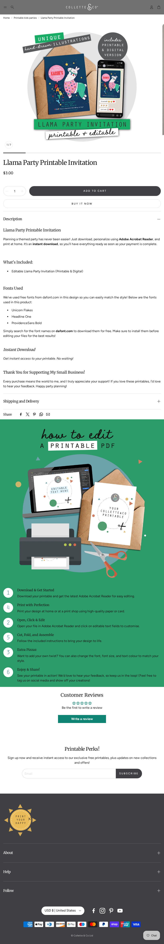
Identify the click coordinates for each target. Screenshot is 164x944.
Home (6, 17)
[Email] (48, 414)
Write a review (82, 719)
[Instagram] (102, 911)
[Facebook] (21, 414)
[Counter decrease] (7, 191)
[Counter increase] (22, 191)
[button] (5, 7)
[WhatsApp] (41, 414)
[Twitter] (27, 414)
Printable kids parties (25, 17)
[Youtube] (120, 911)
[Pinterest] (34, 414)
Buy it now (82, 203)
